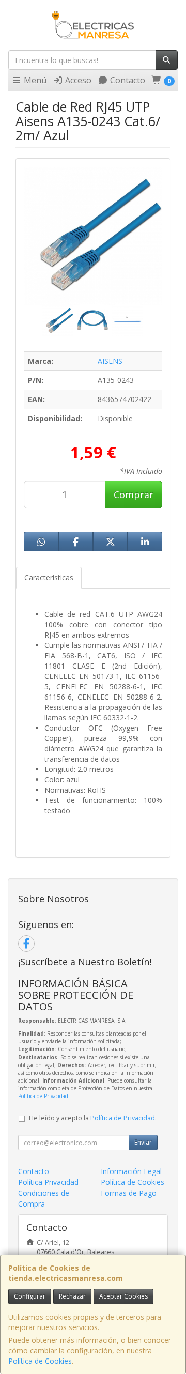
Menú (34, 80)
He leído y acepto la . (93, 1118)
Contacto (126, 80)
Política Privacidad (48, 1182)
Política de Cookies (40, 1361)
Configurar (29, 1296)
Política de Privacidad (43, 1096)
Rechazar (72, 1296)
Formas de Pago (129, 1193)
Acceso (77, 80)
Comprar (133, 494)
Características (48, 577)
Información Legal (131, 1171)
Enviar (143, 1142)
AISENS (110, 361)
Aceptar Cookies (123, 1296)
